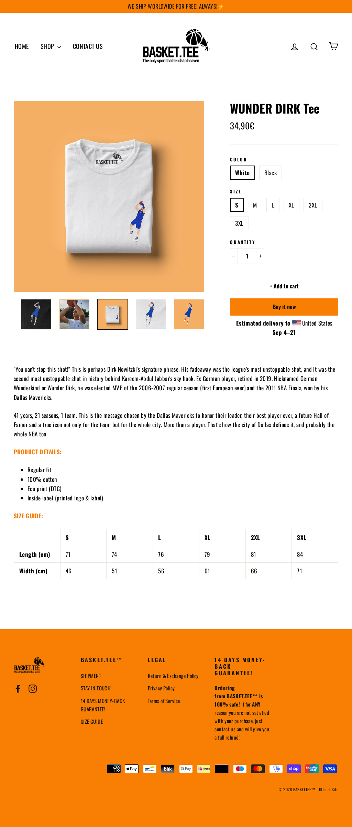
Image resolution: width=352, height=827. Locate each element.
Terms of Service (164, 700)
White (242, 172)
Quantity (242, 242)
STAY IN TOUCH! (96, 688)
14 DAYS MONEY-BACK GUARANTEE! (103, 705)
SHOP (48, 46)
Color (238, 159)
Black (270, 172)
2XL (313, 205)
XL (291, 205)
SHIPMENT (91, 675)
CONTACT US (88, 46)
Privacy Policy (161, 688)
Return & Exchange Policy (173, 675)
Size (235, 191)
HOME (22, 46)
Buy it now (284, 307)
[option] (109, 196)
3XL (239, 223)
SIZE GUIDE (92, 721)
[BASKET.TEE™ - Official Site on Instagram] (33, 688)
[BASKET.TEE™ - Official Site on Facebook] (18, 688)
